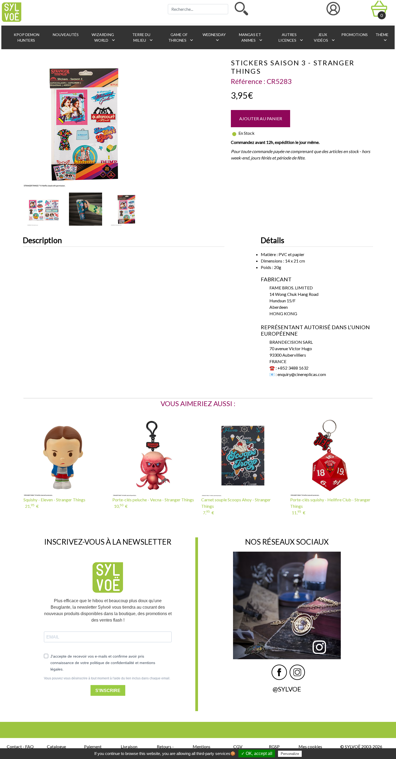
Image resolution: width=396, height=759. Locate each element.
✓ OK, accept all (256, 753)
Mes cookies (310, 746)
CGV (237, 746)
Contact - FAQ (20, 746)
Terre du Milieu (142, 37)
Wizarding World (103, 37)
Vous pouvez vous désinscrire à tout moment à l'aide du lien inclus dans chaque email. (107, 678)
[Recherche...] (241, 8)
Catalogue (56, 746)
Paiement (93, 746)
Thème (381, 37)
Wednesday (214, 37)
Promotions (354, 34)
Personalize (290, 754)
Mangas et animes (250, 37)
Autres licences (291, 37)
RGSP (274, 746)
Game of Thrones (181, 37)
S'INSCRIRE (107, 690)
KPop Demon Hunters (26, 37)
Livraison (129, 746)
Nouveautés (65, 34)
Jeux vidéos (325, 37)
